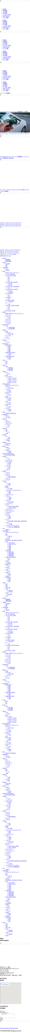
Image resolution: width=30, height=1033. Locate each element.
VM (9, 464)
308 (6, 431)
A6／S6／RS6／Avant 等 (12, 289)
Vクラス (8, 408)
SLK (7, 396)
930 (9, 437)
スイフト (8, 474)
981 (9, 441)
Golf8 (9, 549)
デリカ (7, 415)
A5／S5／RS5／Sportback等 (12, 286)
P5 (9, 432)
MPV (7, 375)
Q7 (6, 302)
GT (9, 458)
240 (6, 429)
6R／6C (10, 536)
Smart (4, 446)
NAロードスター (12, 378)
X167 (9, 406)
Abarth (4, 262)
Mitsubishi (5, 414)
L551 (9, 355)
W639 (9, 409)
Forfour (7, 449)
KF (9, 374)
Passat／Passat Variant (11, 557)
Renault (4, 442)
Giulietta (7, 270)
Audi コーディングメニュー (12, 272)
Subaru (4, 456)
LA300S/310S (11, 327)
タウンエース (9, 509)
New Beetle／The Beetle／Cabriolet (14, 540)
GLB (7, 401)
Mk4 (9, 350)
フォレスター (9, 461)
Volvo (4, 582)
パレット (8, 478)
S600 (7, 331)
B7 (9, 558)
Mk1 (9, 346)
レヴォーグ (8, 465)
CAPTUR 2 (8, 443)
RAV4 (7, 487)
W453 (9, 451)
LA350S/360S (11, 328)
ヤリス (7, 519)
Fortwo (7, 447)
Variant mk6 (11, 553)
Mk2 (9, 347)
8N (9, 306)
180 (6, 420)
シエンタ (8, 500)
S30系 (9, 499)
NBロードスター (12, 379)
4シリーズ (8, 319)
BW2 (9, 574)
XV (6, 457)
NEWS (4, 258)
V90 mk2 (10, 591)
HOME (4, 9)
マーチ (7, 427)
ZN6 (9, 483)
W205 (9, 390)
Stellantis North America (8, 453)
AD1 (9, 573)
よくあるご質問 (7, 14)
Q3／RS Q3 (8, 297)
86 (6, 482)
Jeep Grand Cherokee (10, 455)
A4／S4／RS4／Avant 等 (12, 282)
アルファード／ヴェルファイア (13, 490)
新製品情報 (8, 261)
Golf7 (9, 548)
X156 (9, 399)
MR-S (7, 486)
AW (9, 537)
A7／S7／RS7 (9, 293)
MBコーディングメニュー (12, 385)
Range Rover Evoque (10, 352)
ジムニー (8, 472)
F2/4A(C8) (10, 292)
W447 (9, 410)
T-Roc (7, 569)
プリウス (8, 515)
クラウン (8, 496)
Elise (7, 366)
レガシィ (8, 469)
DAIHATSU (6, 324)
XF (6, 341)
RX (6, 362)
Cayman (7, 439)
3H (9, 562)
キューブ (8, 421)
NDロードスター (12, 382)
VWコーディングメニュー (12, 532)
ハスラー (8, 475)
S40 (6, 583)
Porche (4, 434)
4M (9, 304)
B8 (9, 559)
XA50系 (10, 488)
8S (9, 309)
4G (9, 294)
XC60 (7, 593)
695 (6, 266)
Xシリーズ (8, 322)
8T (9, 287)
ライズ (7, 522)
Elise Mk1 (10, 367)
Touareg (7, 576)
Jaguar (4, 339)
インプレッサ (9, 460)
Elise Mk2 (10, 368)
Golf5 (9, 545)
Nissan (4, 418)
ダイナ (7, 504)
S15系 (9, 497)
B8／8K (10, 283)
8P (9, 278)
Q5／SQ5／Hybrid (10, 300)
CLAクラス (8, 392)
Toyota (4, 481)
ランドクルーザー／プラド (12, 525)
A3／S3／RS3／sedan (11, 275)
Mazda (4, 371)
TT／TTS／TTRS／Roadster (12, 305)
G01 (9, 323)
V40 (7, 585)
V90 (7, 589)
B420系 (10, 594)
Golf (7, 541)
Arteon (7, 561)
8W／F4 (10, 285)
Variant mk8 (11, 555)
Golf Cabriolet (11, 542)
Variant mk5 (11, 552)
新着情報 (8, 259)
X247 (9, 402)
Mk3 (9, 348)
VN (9, 468)
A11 (9, 571)
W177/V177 (11, 388)
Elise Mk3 (10, 370)
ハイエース (8, 512)
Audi (4, 271)
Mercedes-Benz (6, 383)
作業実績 (5, 10)
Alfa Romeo (5, 267)
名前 (1, 1011)
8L (9, 277)
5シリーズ (8, 320)
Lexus (4, 360)
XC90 (7, 595)
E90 (9, 317)
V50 (7, 586)
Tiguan (7, 572)
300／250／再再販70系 (14, 527)
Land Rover (5, 343)
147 (6, 268)
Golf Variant (8, 550)
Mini (4, 412)
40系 (9, 493)
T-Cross (7, 567)
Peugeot (4, 428)
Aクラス (8, 386)
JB (9, 342)
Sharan (7, 564)
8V (9, 279)
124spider (8, 263)
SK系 (9, 463)
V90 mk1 (10, 590)
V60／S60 (8, 587)
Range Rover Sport (10, 356)
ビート (7, 337)
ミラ (7, 326)
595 (6, 265)
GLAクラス (8, 397)
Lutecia (7, 444)
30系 (9, 491)
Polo (7, 534)
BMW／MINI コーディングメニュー (14, 313)
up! (6, 533)
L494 (9, 358)
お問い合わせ (6, 16)
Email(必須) (3, 1012)
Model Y (7, 529)
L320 (9, 357)
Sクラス (8, 393)
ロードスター (9, 376)
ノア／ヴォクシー (10, 510)
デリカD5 (8, 417)
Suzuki (4, 471)
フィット (8, 338)
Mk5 (9, 351)
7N (9, 566)
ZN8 (9, 484)
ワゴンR (8, 479)
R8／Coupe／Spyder (10, 310)
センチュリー (9, 503)
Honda (4, 330)
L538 (9, 353)
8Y (9, 280)
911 (6, 436)
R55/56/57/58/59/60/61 (11, 413)
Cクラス (8, 389)
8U (9, 298)
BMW (4, 312)
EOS (9, 580)
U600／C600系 (12, 507)
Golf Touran (8, 563)
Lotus (4, 365)
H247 (9, 400)
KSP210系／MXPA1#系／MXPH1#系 (17, 521)
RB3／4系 (10, 334)
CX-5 (7, 372)
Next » (14, 254)
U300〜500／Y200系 (13, 506)
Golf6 (9, 546)
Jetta (9, 581)
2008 (7, 433)
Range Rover (8, 345)
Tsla (4, 528)
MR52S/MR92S (12, 476)
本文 (1, 1017)
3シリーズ (8, 316)
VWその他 (8, 577)
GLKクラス (8, 404)
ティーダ (8, 424)
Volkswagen (5, 530)
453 (9, 448)
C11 (9, 425)
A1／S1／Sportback (10, 274)
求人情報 (5, 13)
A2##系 (10, 524)
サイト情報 (5, 17)
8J (8, 308)
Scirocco (7, 538)
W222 (9, 395)
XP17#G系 (10, 502)
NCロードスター (12, 381)
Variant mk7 (11, 554)
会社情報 (5, 11)
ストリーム (8, 335)
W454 (9, 452)
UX (6, 363)
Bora (9, 578)
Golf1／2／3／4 (12, 544)
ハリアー (8, 513)
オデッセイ (8, 332)
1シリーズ (8, 314)
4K (9, 296)
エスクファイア (9, 494)
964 (9, 438)
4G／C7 (10, 290)
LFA (7, 361)
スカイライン (9, 422)
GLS (7, 405)
